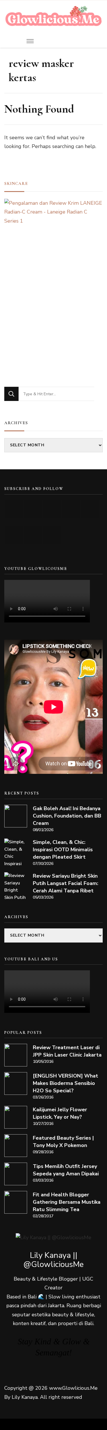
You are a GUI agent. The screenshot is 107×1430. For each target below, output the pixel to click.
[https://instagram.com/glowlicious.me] (33, 509)
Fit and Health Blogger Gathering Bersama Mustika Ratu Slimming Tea (66, 1202)
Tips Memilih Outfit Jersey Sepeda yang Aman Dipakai (66, 1170)
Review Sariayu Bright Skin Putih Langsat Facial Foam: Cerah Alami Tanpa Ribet (65, 883)
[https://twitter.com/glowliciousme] (52, 509)
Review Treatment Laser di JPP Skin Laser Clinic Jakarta (67, 1051)
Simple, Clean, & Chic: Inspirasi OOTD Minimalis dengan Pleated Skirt (63, 849)
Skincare (16, 183)
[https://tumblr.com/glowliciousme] (90, 509)
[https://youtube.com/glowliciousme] (14, 509)
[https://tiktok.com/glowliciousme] (33, 535)
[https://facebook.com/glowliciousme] (71, 509)
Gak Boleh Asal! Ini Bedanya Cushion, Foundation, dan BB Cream (67, 816)
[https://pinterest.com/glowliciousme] (14, 535)
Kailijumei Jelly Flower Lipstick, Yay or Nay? (60, 1113)
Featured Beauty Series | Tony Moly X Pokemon (63, 1142)
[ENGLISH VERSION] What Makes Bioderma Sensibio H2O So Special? (65, 1083)
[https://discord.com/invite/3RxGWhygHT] (52, 535)
